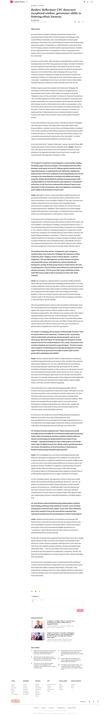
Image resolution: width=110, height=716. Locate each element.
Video (60, 684)
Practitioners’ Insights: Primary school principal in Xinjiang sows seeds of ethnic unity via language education (60, 622)
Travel (48, 691)
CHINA (13, 681)
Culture (48, 687)
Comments (25, 689)
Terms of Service (72, 707)
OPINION (37, 681)
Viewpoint (37, 692)
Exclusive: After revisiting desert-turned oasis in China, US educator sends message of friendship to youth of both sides (45, 658)
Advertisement (61, 707)
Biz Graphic (25, 694)
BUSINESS (34, 5)
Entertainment (50, 689)
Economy (25, 687)
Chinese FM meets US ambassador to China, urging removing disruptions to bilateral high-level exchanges (71, 660)
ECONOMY (41, 5)
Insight (24, 686)
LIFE (48, 681)
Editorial (37, 684)
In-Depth (73, 684)
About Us (36, 707)
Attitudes (49, 686)
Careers (43, 707)
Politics (13, 684)
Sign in (91, 1)
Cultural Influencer (51, 684)
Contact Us (51, 707)
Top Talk (37, 691)
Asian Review (38, 689)
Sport (72, 687)
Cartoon (37, 696)
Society (13, 686)
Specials (61, 689)
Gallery (60, 687)
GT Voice (25, 684)
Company (25, 691)
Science (13, 691)
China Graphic (14, 694)
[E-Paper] (84, 2)
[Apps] (87, 2)
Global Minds (38, 687)
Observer (37, 686)
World (72, 686)
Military (12, 689)
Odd (12, 692)
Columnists (37, 694)
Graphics (61, 686)
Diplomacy (13, 687)
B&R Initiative (26, 692)
